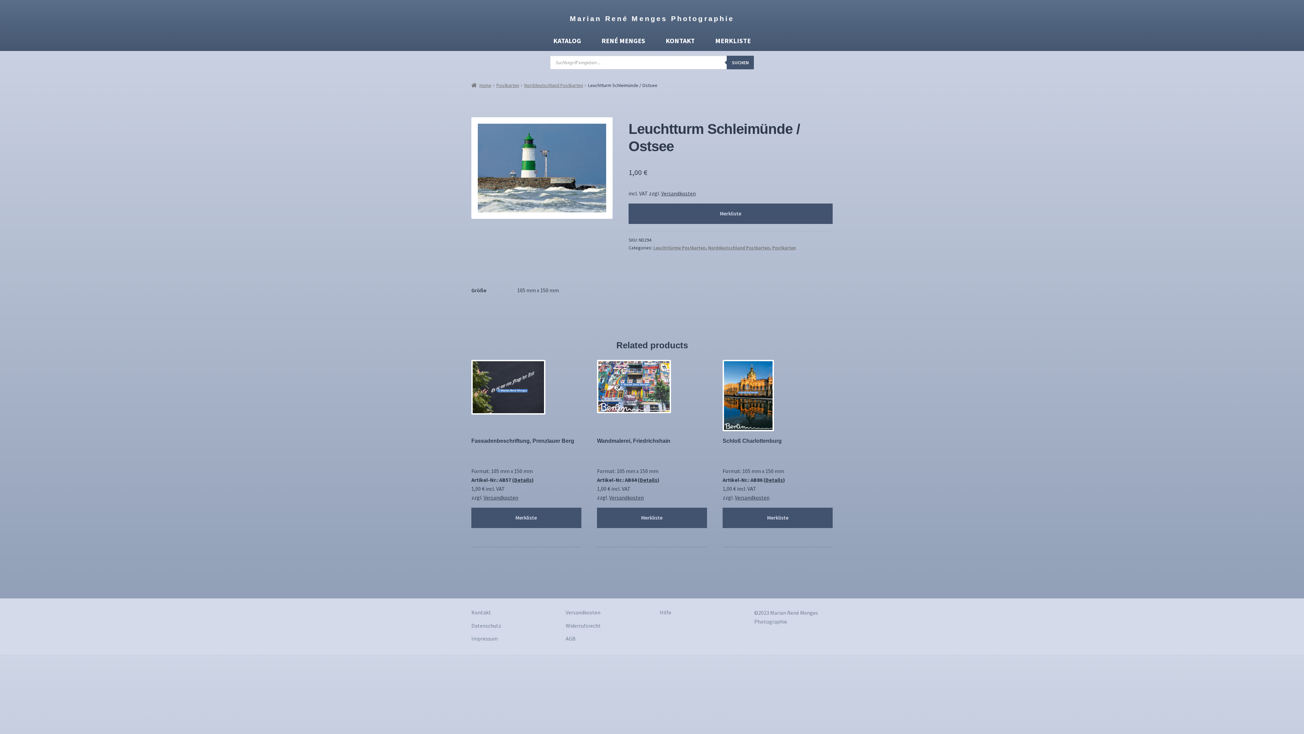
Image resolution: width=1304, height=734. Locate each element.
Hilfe (665, 612)
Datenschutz (486, 625)
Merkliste (733, 40)
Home (485, 85)
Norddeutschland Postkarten (553, 85)
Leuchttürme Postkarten (679, 248)
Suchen (740, 62)
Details (523, 479)
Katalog (567, 40)
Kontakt (680, 40)
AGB (571, 638)
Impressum (484, 638)
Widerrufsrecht (583, 625)
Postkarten (507, 85)
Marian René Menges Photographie (652, 18)
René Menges (623, 40)
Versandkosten (678, 193)
